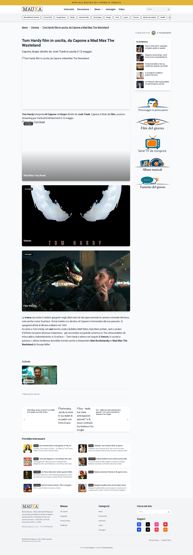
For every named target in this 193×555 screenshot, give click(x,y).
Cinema (35, 27)
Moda (73, 17)
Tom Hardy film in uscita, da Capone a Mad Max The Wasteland (75, 27)
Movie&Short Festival (31, 17)
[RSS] (165, 530)
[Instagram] (157, 524)
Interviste (69, 9)
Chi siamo (64, 512)
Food (117, 17)
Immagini (110, 9)
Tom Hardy (29, 381)
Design (108, 17)
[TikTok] (148, 530)
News (25, 27)
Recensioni (103, 516)
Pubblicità (63, 525)
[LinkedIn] (139, 530)
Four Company (89, 547)
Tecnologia (97, 17)
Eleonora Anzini (108, 547)
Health (162, 17)
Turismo (136, 17)
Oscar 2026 (47, 17)
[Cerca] (168, 9)
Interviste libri (84, 17)
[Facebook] (139, 524)
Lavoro (125, 17)
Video (122, 9)
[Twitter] (148, 524)
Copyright (63, 516)
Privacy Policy (65, 521)
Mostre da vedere (149, 17)
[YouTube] (165, 524)
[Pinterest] (157, 530)
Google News (61, 17)
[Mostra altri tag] (169, 17)
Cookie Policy (166, 540)
